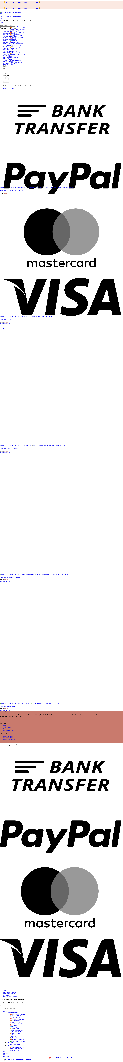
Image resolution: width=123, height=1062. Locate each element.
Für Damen (13, 48)
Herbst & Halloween (9, 61)
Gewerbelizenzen (8, 64)
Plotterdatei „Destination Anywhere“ (10, 577)
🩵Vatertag (13, 1027)
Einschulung (7, 43)
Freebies (6, 63)
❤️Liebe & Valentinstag (17, 1019)
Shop (5, 1011)
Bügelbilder (10, 56)
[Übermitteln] (0, 27)
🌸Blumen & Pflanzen (16, 1022)
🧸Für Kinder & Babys (16, 37)
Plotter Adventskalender (10, 33)
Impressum (6, 995)
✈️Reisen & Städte (15, 45)
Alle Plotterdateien (8, 31)
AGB (4, 990)
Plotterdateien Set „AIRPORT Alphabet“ (11, 190)
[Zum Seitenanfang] (0, 1005)
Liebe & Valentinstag (9, 39)
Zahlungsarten (7, 727)
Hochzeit (6, 58)
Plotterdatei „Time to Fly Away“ (9, 448)
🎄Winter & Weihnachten (17, 54)
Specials (9, 59)
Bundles (5, 34)
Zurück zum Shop (8, 88)
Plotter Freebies (8, 736)
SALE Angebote (8, 737)
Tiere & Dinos (7, 45)
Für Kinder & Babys (9, 42)
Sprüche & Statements (10, 36)
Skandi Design (7, 54)
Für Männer (13, 50)
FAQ (4, 726)
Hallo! (5, 68)
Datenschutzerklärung (9, 992)
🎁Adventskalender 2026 (17, 28)
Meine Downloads (8, 730)
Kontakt (5, 66)
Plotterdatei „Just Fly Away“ (8, 706)
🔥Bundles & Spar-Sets (17, 60)
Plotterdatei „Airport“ (6, 319)
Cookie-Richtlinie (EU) (10, 996)
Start (1, 21)
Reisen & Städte (8, 52)
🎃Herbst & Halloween (17, 53)
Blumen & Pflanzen (9, 40)
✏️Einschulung (14, 1028)
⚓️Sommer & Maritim (16, 43)
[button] (5, 74)
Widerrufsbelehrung (9, 993)
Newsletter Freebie (9, 739)
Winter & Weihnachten (10, 60)
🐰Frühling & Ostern (16, 31)
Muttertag (6, 46)
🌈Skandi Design (15, 47)
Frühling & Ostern (8, 37)
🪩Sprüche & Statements (17, 29)
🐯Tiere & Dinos (15, 34)
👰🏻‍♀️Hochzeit (13, 1038)
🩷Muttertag (13, 1025)
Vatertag (5, 48)
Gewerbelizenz (14, 63)
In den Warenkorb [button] (5, 195)
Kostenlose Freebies (16, 62)
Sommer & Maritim (8, 51)
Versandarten (7, 729)
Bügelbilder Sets (15, 57)
